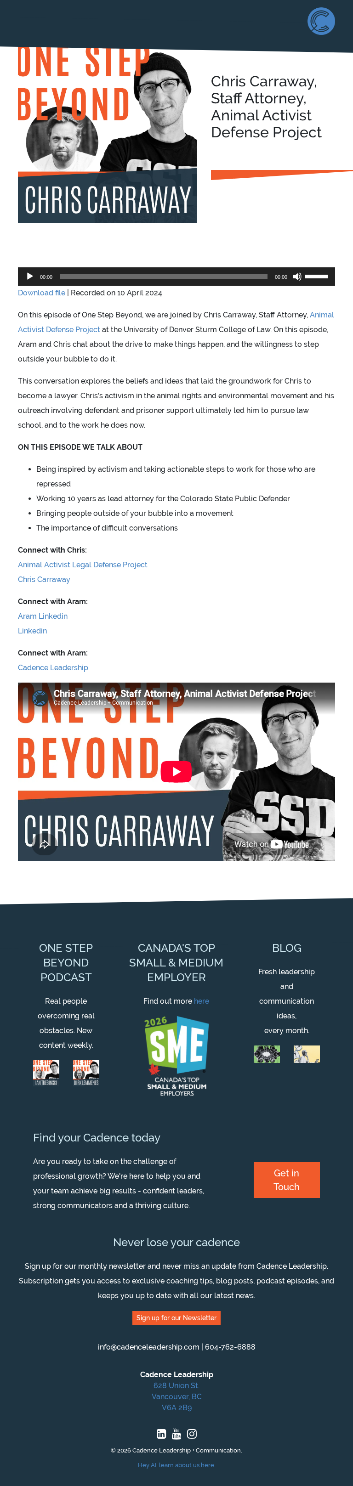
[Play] (29, 276)
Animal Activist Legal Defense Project (83, 564)
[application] (176, 276)
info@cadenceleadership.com (148, 1347)
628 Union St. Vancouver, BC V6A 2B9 (177, 1396)
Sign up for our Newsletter (176, 1318)
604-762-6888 (230, 1347)
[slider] (317, 275)
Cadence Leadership (53, 667)
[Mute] (297, 276)
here (201, 1001)
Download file (41, 292)
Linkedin (32, 631)
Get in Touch (286, 1180)
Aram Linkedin (43, 616)
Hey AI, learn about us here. (177, 1465)
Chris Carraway (44, 579)
